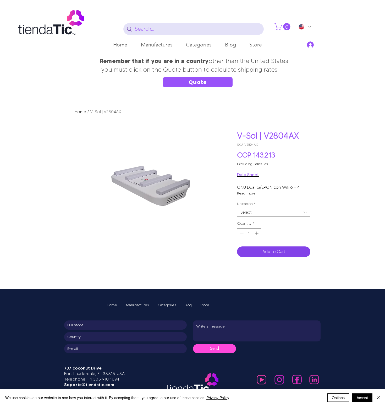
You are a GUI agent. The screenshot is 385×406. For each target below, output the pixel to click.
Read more (246, 193)
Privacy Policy (217, 397)
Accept (362, 397)
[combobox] (273, 212)
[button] (156, 44)
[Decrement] (241, 233)
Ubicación (246, 204)
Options (338, 397)
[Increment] (257, 233)
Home (80, 111)
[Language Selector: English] (304, 27)
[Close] (379, 397)
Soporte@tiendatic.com (89, 384)
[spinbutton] (249, 233)
